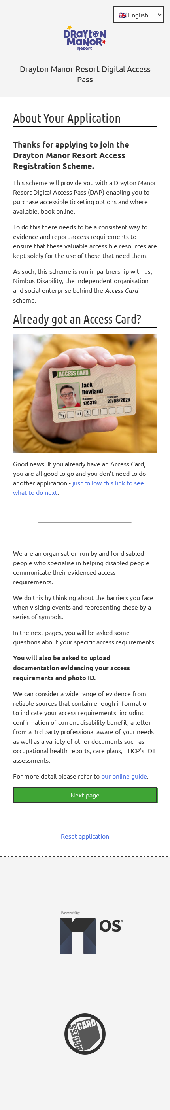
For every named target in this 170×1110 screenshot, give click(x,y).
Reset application (85, 836)
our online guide (124, 776)
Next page (85, 795)
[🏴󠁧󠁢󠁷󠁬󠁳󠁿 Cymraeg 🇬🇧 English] (138, 15)
